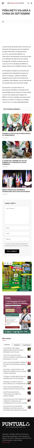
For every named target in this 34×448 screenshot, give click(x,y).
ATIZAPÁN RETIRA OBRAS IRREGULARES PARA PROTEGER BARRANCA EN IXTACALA (13, 350)
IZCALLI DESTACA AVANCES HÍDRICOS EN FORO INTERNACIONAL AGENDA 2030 (15, 364)
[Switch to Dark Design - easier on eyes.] (28, 3)
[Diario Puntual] (16, 3)
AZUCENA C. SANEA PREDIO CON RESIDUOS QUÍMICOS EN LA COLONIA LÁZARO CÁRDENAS (14, 371)
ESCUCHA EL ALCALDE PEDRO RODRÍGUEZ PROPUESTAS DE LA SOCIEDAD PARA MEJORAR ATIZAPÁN (15, 408)
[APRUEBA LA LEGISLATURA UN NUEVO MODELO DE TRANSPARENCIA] (17, 122)
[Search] (31, 3)
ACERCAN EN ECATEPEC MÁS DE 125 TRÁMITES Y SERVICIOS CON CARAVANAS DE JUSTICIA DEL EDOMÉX (15, 401)
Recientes (7, 344)
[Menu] (3, 3)
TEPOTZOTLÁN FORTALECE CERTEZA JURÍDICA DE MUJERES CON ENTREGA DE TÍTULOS (14, 357)
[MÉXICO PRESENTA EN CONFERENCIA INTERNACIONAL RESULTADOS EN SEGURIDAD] (17, 178)
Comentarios (26, 345)
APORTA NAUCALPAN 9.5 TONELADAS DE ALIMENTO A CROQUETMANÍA (12, 394)
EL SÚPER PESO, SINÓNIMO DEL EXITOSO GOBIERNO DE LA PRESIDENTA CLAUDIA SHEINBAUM (14, 162)
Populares (17, 345)
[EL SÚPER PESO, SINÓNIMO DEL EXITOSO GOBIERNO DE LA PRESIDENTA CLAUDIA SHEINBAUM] (17, 150)
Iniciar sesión (6, 442)
